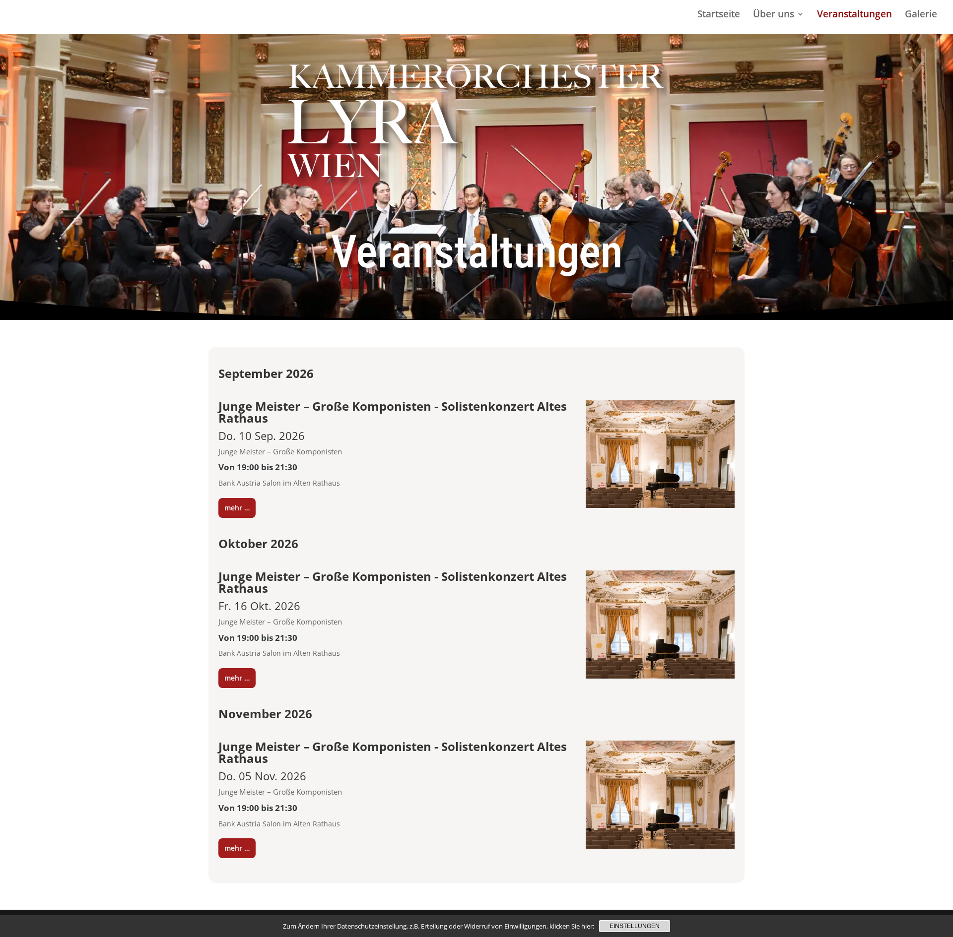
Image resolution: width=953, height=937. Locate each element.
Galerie (921, 15)
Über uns (773, 15)
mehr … (237, 507)
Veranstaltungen (854, 15)
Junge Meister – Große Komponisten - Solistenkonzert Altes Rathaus (392, 412)
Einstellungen (635, 926)
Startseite (718, 15)
